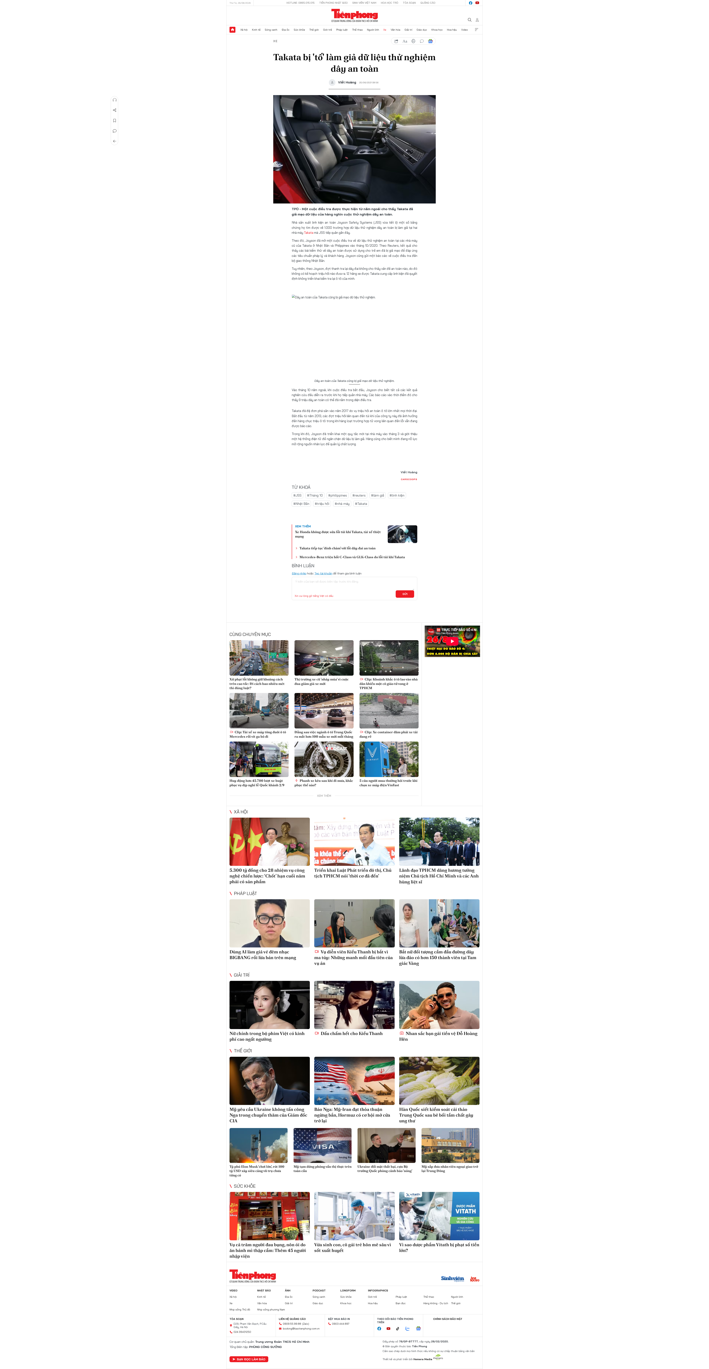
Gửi (405, 594)
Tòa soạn (409, 2)
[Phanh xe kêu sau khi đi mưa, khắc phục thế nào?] (324, 759)
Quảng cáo (427, 2)
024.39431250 (242, 1332)
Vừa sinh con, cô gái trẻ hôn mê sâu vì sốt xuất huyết (352, 1247)
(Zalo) (305, 1323)
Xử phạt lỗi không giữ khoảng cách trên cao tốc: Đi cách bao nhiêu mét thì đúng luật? (257, 683)
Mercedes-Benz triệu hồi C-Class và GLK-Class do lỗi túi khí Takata (352, 557)
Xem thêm (476, 30)
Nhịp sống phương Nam (271, 1309)
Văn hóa (395, 29)
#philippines (337, 495)
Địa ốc (286, 29)
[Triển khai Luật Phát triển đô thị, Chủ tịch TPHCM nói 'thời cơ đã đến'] (354, 842)
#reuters (359, 495)
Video (464, 29)
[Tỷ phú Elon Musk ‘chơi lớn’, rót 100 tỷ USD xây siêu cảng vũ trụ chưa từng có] (259, 1145)
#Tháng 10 (315, 495)
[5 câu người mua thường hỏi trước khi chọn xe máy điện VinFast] (389, 759)
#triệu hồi (322, 504)
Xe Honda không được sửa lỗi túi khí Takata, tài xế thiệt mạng (338, 534)
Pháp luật (342, 29)
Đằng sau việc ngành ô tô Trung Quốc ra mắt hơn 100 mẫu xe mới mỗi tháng (323, 734)
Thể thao (357, 29)
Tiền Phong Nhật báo (333, 2)
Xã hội (244, 29)
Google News (430, 41)
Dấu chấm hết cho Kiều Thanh (351, 1033)
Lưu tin (114, 120)
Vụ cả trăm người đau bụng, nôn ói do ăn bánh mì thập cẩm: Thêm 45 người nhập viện (268, 1250)
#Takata (361, 504)
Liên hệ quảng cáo (292, 1319)
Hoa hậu (452, 29)
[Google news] (420, 1328)
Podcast (319, 1290)
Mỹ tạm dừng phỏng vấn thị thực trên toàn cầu (323, 1168)
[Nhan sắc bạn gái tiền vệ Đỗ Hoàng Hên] (439, 1005)
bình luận (422, 41)
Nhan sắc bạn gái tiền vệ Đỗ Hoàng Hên (438, 1036)
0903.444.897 (340, 1323)
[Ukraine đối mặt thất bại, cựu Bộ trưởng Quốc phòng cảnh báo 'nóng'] (386, 1145)
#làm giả (377, 495)
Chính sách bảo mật (447, 1319)
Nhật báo (264, 1290)
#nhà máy (342, 504)
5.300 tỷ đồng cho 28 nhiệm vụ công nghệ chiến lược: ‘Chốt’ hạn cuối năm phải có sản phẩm (267, 875)
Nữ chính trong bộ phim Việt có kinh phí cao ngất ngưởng (267, 1036)
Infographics (378, 1290)
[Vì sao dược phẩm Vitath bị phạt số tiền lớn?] (439, 1216)
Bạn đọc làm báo (251, 1359)
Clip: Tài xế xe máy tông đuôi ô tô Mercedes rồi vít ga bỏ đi (258, 734)
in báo (413, 41)
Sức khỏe (299, 29)
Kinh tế (256, 29)
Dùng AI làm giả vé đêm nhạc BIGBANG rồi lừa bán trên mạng (263, 954)
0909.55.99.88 (292, 1323)
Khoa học (437, 29)
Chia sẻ (114, 110)
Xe (384, 29)
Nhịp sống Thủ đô (240, 1309)
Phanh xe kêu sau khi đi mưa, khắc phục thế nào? (323, 782)
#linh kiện (397, 495)
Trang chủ (232, 30)
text (405, 41)
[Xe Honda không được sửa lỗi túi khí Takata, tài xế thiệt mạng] (402, 534)
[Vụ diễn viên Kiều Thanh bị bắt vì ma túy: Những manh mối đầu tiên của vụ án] (354, 923)
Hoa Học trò (389, 2)
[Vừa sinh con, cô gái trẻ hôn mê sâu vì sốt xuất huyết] (354, 1216)
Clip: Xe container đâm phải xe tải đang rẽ (388, 734)
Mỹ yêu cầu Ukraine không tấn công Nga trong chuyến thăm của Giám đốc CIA (268, 1115)
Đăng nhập (299, 573)
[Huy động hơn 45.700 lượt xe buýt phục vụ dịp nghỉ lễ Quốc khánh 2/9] (259, 759)
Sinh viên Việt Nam (364, 2)
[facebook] (470, 3)
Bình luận (114, 131)
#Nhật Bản (301, 504)
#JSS (297, 495)
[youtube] (477, 3)
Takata (309, 233)
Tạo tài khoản (323, 573)
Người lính (373, 29)
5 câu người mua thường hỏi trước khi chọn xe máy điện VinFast (388, 782)
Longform (348, 1290)
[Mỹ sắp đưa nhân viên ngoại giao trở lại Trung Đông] (451, 1145)
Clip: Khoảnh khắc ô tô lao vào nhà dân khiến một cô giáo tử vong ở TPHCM (388, 683)
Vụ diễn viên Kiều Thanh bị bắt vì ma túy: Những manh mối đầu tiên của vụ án (353, 957)
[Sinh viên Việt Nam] (452, 1279)
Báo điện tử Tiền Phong (354, 15)
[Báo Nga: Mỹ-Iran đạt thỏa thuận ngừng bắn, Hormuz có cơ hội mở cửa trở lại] (354, 1081)
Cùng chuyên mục (250, 634)
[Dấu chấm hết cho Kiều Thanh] (354, 1005)
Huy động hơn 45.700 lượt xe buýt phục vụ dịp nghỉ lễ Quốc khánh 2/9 (257, 782)
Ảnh (287, 1290)
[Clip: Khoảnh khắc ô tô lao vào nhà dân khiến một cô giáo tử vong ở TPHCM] (389, 658)
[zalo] (409, 1328)
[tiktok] (399, 1329)
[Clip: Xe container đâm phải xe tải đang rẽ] (389, 710)
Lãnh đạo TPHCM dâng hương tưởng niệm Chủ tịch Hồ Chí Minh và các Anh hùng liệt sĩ (439, 875)
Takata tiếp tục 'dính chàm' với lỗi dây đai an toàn (337, 548)
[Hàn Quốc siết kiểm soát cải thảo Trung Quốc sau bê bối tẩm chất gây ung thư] (439, 1081)
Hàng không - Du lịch (435, 1303)
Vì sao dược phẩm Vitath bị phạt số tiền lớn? (439, 1247)
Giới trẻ (327, 29)
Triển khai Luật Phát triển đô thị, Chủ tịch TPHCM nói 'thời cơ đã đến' (352, 873)
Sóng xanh (271, 29)
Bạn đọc (401, 1303)
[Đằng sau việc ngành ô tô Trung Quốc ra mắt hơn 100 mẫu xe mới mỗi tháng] (324, 710)
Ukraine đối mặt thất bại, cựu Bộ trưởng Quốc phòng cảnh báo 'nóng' (384, 1168)
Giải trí (408, 29)
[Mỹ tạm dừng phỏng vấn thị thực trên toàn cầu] (323, 1145)
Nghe (114, 100)
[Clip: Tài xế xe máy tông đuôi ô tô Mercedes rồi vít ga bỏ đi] (259, 710)
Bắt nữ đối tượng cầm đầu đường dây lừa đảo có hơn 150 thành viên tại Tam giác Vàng (437, 957)
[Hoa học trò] (474, 1279)
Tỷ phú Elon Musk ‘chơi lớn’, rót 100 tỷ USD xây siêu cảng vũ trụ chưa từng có (257, 1170)
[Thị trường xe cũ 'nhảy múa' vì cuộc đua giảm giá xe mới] (324, 658)
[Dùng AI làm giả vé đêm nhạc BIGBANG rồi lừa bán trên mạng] (270, 923)
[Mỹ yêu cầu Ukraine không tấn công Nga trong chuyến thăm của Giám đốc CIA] (270, 1081)
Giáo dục (422, 29)
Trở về (114, 141)
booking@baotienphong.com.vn (301, 1328)
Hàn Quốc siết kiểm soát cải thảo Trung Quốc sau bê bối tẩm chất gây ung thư (436, 1115)
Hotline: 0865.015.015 (301, 2)
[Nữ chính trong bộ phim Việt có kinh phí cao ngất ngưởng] (270, 1005)
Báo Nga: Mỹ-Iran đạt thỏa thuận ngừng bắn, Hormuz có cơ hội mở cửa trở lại (352, 1115)
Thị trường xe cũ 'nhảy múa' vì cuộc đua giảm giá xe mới (321, 681)
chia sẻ (396, 41)
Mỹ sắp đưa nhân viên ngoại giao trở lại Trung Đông (450, 1168)
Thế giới (314, 29)
